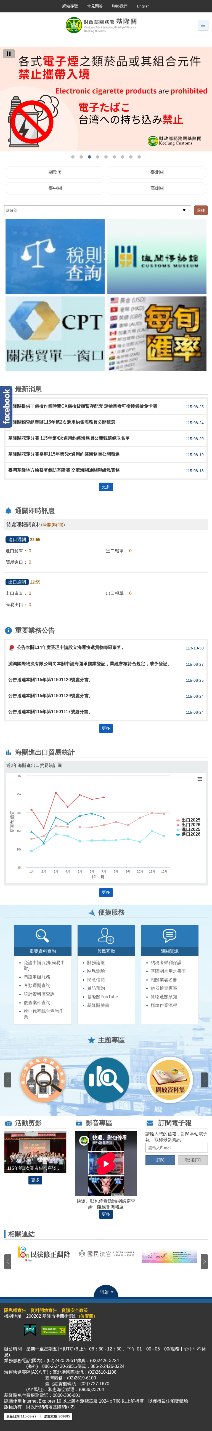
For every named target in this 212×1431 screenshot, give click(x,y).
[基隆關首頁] (106, 92)
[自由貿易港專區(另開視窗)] (43, 1080)
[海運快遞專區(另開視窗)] (170, 1080)
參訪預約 (96, 988)
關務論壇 (96, 962)
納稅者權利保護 (166, 962)
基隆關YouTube (102, 996)
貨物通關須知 (164, 996)
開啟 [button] (104, 1292)
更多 (106, 486)
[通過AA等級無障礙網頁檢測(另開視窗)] (53, 1330)
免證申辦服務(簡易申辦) (44, 965)
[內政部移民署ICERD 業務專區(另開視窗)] (170, 1258)
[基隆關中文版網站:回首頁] (101, 25)
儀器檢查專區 (164, 988)
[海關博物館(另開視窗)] (156, 256)
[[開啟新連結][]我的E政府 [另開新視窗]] (30, 1330)
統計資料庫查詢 (39, 994)
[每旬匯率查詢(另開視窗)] (156, 333)
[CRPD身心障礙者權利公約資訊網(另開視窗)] (106, 1257)
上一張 (7, 1080)
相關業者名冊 (164, 979)
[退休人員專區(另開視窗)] (106, 1080)
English (143, 6)
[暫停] (9, 53)
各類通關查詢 (37, 985)
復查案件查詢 (37, 1002)
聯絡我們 (120, 6)
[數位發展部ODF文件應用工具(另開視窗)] (43, 1255)
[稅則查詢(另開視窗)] (55, 256)
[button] (203, 25)
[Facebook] (6, 407)
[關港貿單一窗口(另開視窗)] (55, 333)
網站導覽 (70, 6)
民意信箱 (96, 979)
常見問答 (95, 6)
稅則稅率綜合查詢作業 (43, 1014)
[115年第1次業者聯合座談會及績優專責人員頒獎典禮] (35, 1151)
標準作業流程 (164, 1005)
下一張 (204, 1080)
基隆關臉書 (98, 1005)
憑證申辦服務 (37, 977)
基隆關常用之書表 (168, 971)
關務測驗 (96, 971)
